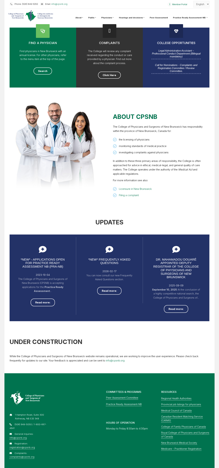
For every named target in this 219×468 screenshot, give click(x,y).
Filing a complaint (129, 195)
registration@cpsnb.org (22, 447)
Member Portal (179, 4)
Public (91, 17)
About (78, 17)
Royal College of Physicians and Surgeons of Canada (185, 434)
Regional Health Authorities (176, 398)
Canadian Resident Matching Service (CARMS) (182, 418)
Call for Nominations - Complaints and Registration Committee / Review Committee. (176, 68)
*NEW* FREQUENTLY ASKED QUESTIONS (109, 261)
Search (42, 71)
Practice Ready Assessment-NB (189, 17)
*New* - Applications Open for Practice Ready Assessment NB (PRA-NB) (43, 263)
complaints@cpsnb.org (22, 456)
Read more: (42, 302)
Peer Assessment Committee (122, 397)
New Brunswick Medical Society (179, 442)
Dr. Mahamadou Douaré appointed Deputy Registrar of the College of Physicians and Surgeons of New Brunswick (176, 268)
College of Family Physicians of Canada (183, 426)
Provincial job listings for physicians (181, 404)
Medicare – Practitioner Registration (181, 448)
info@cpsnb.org (59, 4)
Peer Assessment (159, 17)
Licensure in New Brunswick (135, 188)
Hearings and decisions (131, 17)
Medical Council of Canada (176, 410)
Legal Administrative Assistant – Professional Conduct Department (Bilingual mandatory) (176, 53)
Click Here (109, 75)
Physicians (106, 17)
